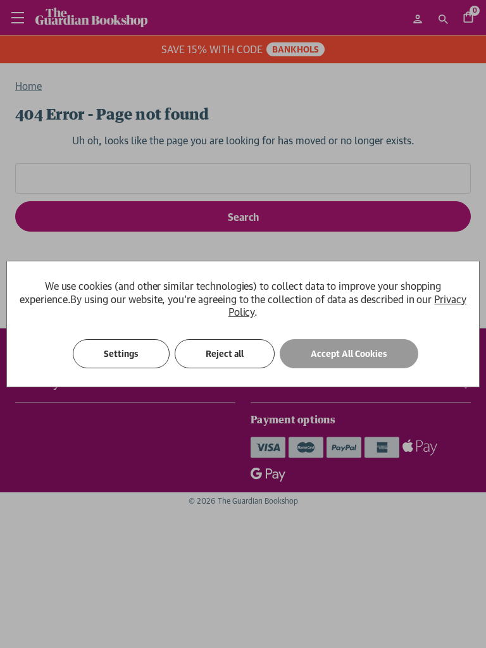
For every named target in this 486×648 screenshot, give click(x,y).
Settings (121, 353)
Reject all (225, 353)
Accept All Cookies (349, 353)
